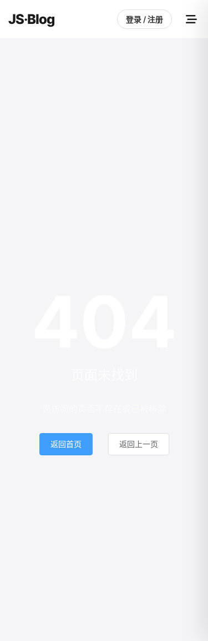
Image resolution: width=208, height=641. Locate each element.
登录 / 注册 (144, 19)
